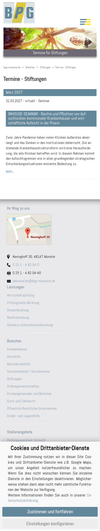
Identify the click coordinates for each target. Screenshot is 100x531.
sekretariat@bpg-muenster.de (34, 280)
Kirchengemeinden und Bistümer (29, 393)
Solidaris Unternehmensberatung (30, 325)
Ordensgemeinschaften (23, 386)
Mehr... (10, 171)
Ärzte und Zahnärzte (21, 401)
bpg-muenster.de (11, 67)
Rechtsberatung (18, 317)
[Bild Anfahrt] (50, 229)
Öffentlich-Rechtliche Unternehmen (32, 408)
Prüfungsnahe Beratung (23, 302)
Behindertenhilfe (18, 364)
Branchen (30, 67)
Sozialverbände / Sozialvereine (28, 371)
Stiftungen (45, 67)
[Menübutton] (85, 22)
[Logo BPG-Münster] (50, 12)
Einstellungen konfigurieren (50, 524)
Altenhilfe (13, 356)
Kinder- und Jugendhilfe (23, 416)
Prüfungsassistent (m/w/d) (26, 440)
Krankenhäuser (17, 349)
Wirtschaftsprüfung (20, 295)
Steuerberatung (18, 310)
